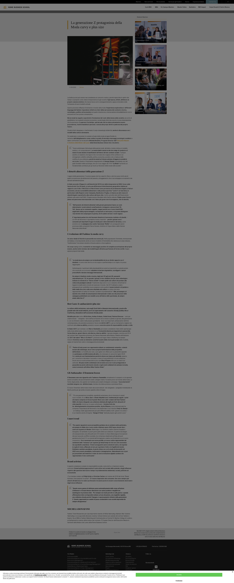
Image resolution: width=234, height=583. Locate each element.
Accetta (179, 574)
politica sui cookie (41, 575)
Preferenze (179, 580)
